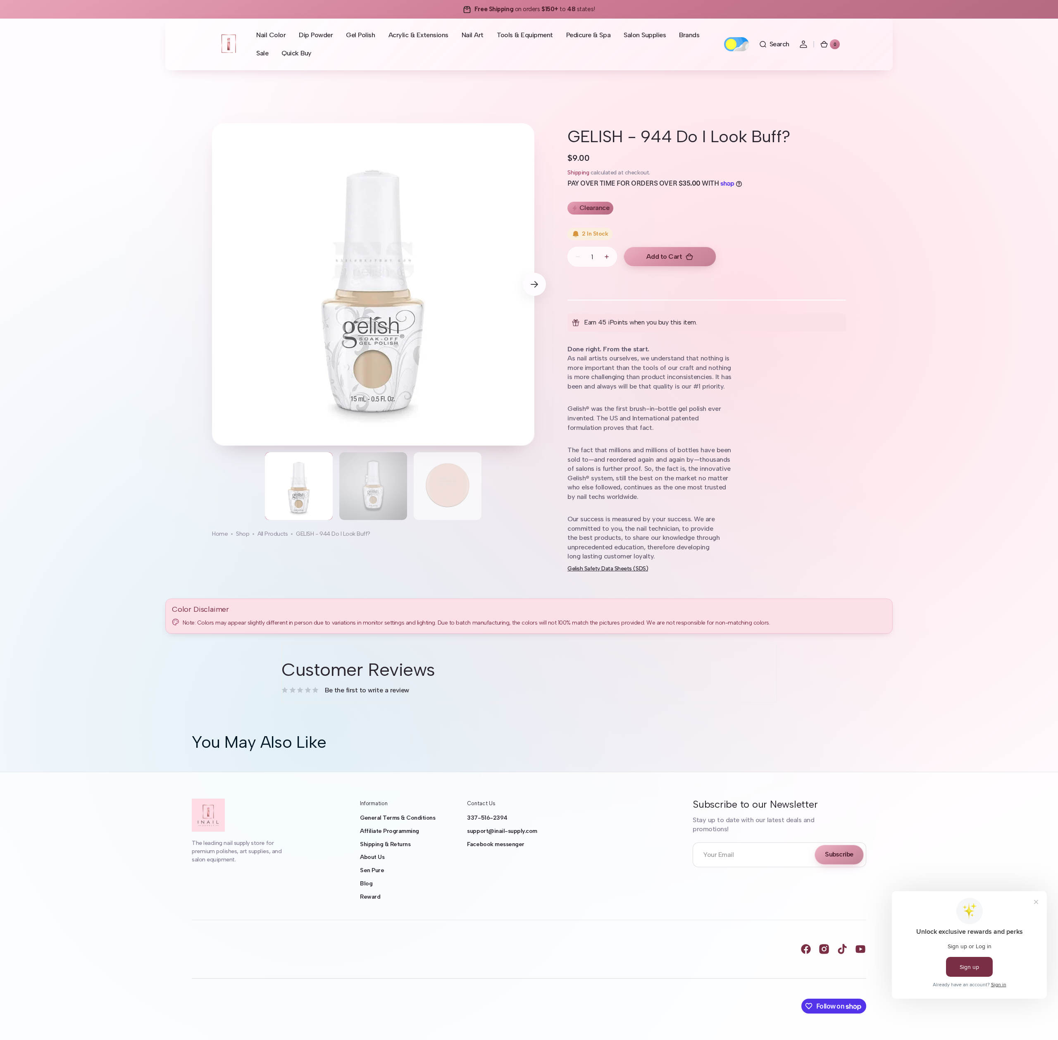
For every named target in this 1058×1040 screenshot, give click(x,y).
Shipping (578, 172)
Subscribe (839, 854)
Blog (366, 883)
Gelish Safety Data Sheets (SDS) (607, 568)
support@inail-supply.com (502, 831)
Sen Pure (372, 870)
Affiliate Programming (389, 831)
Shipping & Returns (385, 844)
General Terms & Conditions (397, 817)
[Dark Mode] (736, 44)
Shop (242, 533)
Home (220, 533)
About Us (372, 857)
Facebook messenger (495, 844)
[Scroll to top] (1039, 1021)
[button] (774, 44)
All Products (272, 533)
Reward (370, 896)
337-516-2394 (487, 817)
